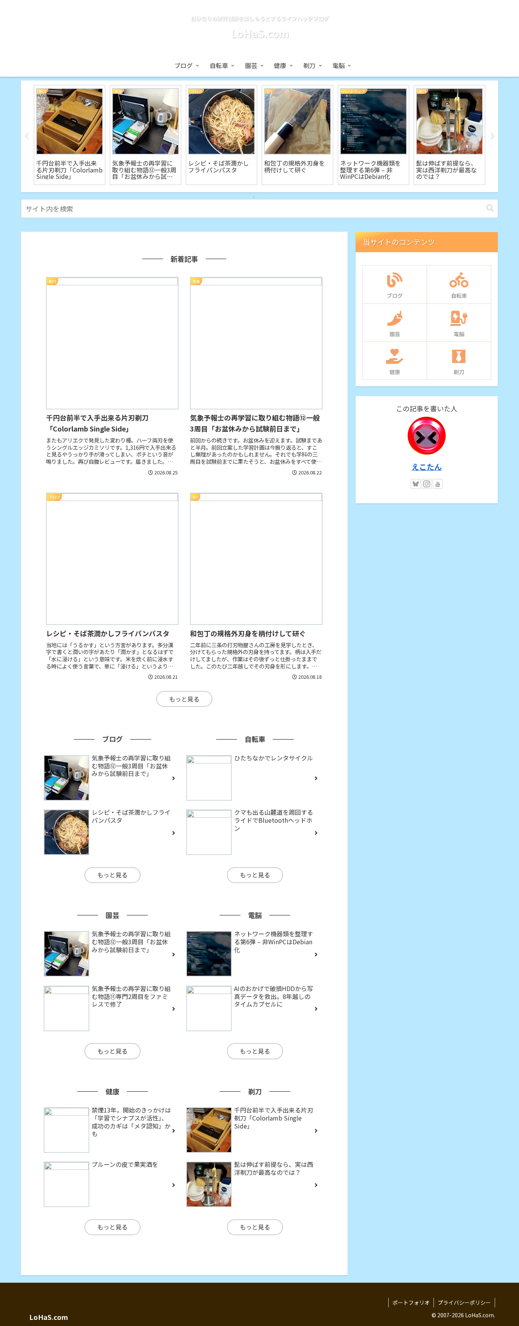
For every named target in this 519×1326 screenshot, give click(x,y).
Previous (26, 136)
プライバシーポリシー (464, 1302)
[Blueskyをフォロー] (416, 484)
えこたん (426, 466)
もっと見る (184, 698)
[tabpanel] (69, 135)
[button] (490, 208)
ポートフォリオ (411, 1302)
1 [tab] (254, 197)
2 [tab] (265, 197)
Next (492, 136)
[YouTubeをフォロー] (438, 484)
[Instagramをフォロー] (427, 484)
